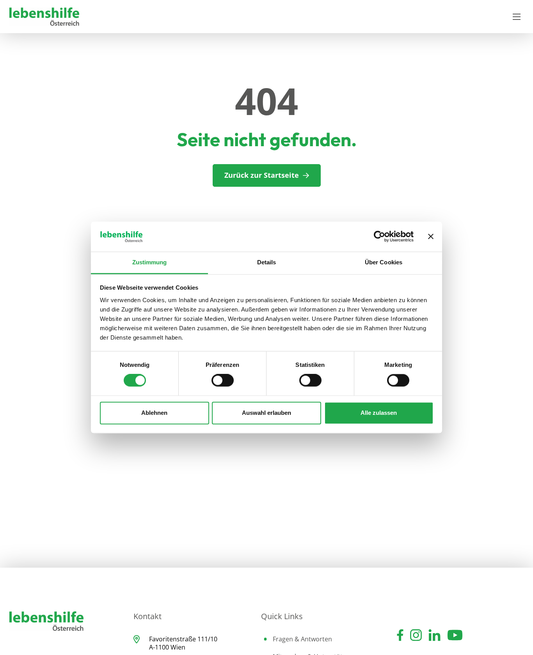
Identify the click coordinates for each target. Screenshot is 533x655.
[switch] (222, 380)
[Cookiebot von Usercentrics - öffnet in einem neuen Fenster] (379, 237)
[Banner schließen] (431, 236)
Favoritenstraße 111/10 (183, 639)
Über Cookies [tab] (383, 262)
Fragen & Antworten (302, 639)
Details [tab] (266, 262)
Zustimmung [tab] (149, 262)
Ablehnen (154, 412)
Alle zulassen (379, 412)
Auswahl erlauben (266, 412)
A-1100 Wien (167, 647)
